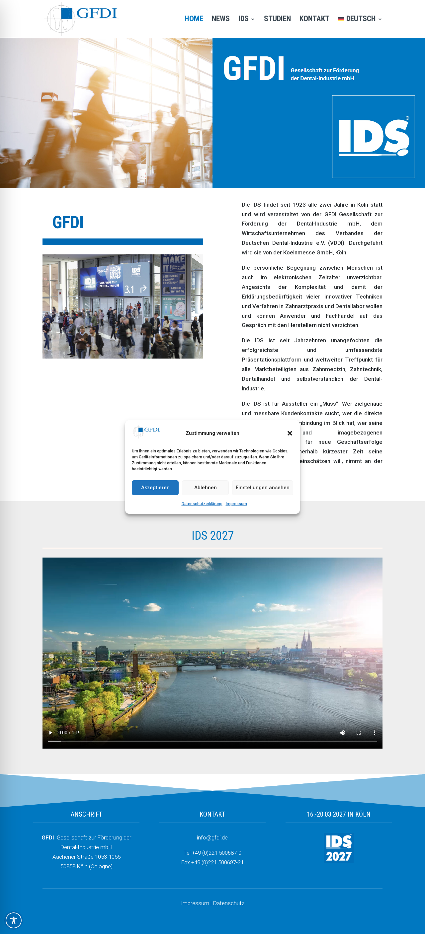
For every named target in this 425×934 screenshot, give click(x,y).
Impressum (236, 503)
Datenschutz (228, 903)
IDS (243, 20)
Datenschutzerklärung (202, 503)
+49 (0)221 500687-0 (216, 852)
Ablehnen (205, 488)
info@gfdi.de (212, 837)
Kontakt (314, 20)
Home (194, 20)
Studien (277, 20)
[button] (290, 433)
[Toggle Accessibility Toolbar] (13, 920)
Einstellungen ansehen (263, 488)
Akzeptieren (155, 488)
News (221, 20)
